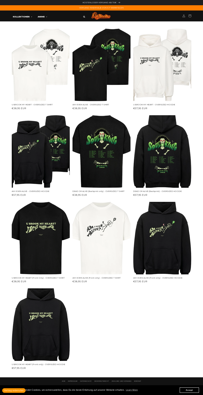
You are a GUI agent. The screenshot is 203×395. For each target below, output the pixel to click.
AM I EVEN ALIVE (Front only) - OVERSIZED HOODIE (157, 278)
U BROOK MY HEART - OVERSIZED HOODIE (154, 104)
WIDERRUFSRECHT (101, 381)
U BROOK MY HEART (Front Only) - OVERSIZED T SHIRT (38, 278)
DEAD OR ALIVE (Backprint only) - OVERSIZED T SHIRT (98, 191)
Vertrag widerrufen (14, 390)
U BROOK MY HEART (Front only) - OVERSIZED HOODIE (38, 364)
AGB (63, 381)
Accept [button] (189, 390)
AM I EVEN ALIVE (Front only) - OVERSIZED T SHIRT (96, 278)
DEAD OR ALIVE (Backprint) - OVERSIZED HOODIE (157, 191)
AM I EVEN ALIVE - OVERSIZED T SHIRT (90, 104)
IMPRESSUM (72, 381)
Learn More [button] (132, 390)
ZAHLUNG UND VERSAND (121, 381)
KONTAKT (137, 381)
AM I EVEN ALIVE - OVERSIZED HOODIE (30, 191)
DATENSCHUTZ (86, 381)
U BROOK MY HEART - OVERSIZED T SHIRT (32, 104)
